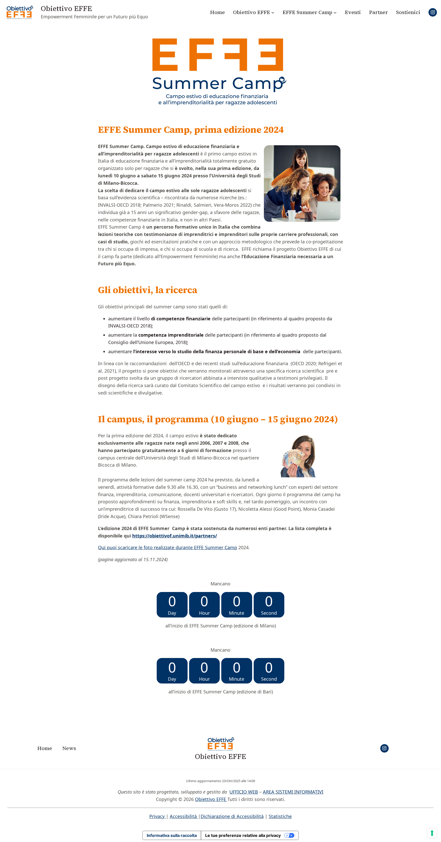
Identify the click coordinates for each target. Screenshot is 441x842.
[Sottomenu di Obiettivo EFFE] (272, 12)
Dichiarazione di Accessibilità (232, 816)
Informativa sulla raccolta (172, 835)
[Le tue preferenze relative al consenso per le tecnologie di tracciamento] (432, 833)
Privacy (157, 816)
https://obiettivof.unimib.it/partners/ (174, 536)
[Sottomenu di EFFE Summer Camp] (335, 12)
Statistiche (280, 816)
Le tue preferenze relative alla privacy (243, 835)
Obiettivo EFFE (66, 8)
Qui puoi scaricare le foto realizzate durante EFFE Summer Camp (167, 547)
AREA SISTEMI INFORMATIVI (293, 792)
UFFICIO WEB (243, 792)
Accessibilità (184, 816)
